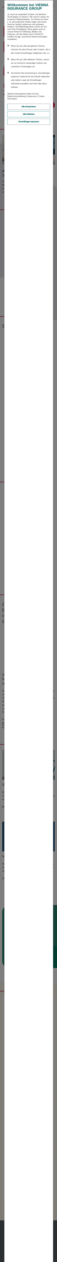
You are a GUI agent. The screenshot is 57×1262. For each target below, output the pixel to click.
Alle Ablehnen (28, 114)
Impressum (32, 96)
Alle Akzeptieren (28, 106)
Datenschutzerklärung (16, 96)
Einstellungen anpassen (29, 121)
